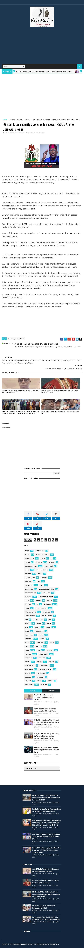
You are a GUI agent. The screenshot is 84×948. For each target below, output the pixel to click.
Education (28, 585)
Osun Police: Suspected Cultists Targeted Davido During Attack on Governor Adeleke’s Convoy (46, 749)
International (30, 612)
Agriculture (29, 558)
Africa (27, 554)
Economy (12, 120)
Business (39, 562)
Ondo (27, 646)
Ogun (52, 642)
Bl (51, 558)
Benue (43, 558)
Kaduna (27, 623)
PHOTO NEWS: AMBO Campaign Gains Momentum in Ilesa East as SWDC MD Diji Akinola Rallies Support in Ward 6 (46, 850)
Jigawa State (38, 619)
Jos (50, 619)
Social (27, 662)
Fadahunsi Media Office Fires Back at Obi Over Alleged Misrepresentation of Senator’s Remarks (46, 918)
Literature (29, 635)
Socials (39, 662)
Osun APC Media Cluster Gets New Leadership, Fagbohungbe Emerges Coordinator (20, 391)
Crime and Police (42, 570)
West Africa (29, 685)
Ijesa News (47, 604)
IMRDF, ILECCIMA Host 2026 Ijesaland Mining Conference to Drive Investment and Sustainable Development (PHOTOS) (20, 412)
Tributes (40, 677)
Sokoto (51, 662)
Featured (46, 593)
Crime (27, 570)
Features (71, 71)
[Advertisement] (42, 46)
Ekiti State (29, 589)
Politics (28, 654)
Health (49, 600)
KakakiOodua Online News (20, 944)
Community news (31, 566)
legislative (39, 631)
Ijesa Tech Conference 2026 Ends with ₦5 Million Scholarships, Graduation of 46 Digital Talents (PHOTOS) (46, 836)
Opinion (39, 646)
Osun (27, 650)
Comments (51, 691)
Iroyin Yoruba (47, 616)
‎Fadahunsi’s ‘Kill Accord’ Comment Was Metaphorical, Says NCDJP (60, 412)
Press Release (43, 654)
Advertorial (40, 551)
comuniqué (49, 566)
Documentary (30, 577)
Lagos (48, 627)
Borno (27, 562)
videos (50, 681)
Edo (39, 581)
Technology (41, 673)
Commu (51, 562)
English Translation (46, 589)
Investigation (30, 616)
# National (20, 339)
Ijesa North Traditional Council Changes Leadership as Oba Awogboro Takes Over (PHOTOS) (46, 810)
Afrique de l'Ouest (42, 554)
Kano (39, 623)
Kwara (37, 627)
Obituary (40, 642)
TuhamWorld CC (54, 944)
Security (42, 658)
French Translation (46, 597)
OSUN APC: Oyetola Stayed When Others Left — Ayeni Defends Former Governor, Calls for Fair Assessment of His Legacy (47, 722)
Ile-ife (27, 608)
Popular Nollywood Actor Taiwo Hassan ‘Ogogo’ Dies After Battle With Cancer (32, 71)
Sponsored (29, 669)
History (28, 604)
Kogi (26, 627)
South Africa (29, 665)
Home (5, 120)
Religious (28, 658)
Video (39, 681)
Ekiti (41, 585)
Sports (27, 673)
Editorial (28, 581)
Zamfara (44, 685)
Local (41, 635)
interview (46, 612)
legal (27, 631)
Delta (40, 574)
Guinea (38, 600)
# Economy (11, 339)
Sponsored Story (45, 669)
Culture (28, 574)
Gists (27, 600)
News (27, 120)
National (20, 120)
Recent (33, 691)
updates (28, 681)
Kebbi (49, 623)
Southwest (44, 665)
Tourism (28, 677)
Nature (42, 639)
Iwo (26, 619)
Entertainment (30, 593)
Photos (49, 650)
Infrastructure (41, 608)
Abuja (27, 551)
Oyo (38, 650)
